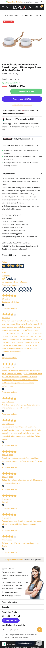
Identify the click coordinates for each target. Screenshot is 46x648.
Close (22, 602)
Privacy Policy (32, 635)
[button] (8, 89)
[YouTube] (9, 616)
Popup (20, 83)
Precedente (9, 289)
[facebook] (14, 616)
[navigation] (2, 1)
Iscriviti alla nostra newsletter (14, 625)
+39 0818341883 (11, 592)
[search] (7, 7)
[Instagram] (3, 616)
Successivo (25, 289)
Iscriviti (39, 629)
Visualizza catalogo (3, 7)
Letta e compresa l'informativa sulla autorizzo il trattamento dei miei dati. (21, 636)
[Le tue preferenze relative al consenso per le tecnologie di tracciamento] (4, 644)
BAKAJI (11, 74)
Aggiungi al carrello (26, 91)
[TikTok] (19, 616)
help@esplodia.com (13, 596)
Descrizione (8, 173)
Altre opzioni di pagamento (22, 105)
